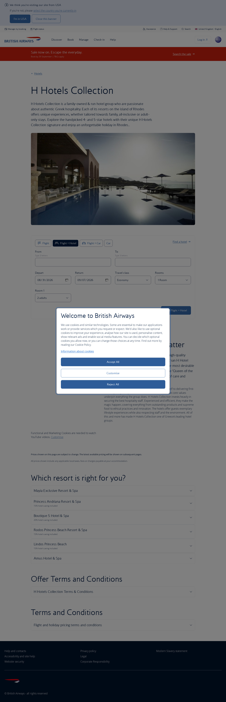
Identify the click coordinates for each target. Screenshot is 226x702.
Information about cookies (77, 351)
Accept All (113, 362)
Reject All (113, 384)
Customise (113, 373)
